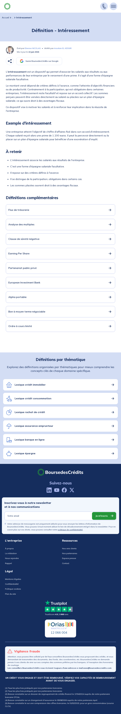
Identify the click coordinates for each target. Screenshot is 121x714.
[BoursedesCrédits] (60, 472)
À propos (9, 548)
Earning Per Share (18, 253)
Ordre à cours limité (20, 326)
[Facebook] (64, 490)
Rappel (8, 563)
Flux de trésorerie (18, 209)
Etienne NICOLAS (33, 48)
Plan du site (10, 594)
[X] (71, 490)
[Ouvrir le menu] (113, 6)
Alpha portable (17, 297)
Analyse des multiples (21, 224)
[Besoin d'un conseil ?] (104, 6)
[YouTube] (56, 490)
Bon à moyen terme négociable (26, 311)
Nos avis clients (69, 548)
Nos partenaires (69, 553)
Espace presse (69, 558)
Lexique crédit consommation (33, 398)
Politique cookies (13, 589)
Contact (65, 563)
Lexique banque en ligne (30, 439)
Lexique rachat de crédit (30, 412)
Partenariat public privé (22, 268)
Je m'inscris (101, 515)
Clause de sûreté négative (23, 238)
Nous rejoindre (12, 558)
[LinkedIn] (49, 490)
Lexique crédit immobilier (30, 384)
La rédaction (11, 553)
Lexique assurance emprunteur (34, 425)
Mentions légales (13, 579)
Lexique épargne (25, 453)
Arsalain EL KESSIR (63, 48)
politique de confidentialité (70, 529)
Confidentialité (12, 584)
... (12, 17)
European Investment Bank (24, 282)
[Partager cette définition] (10, 61)
